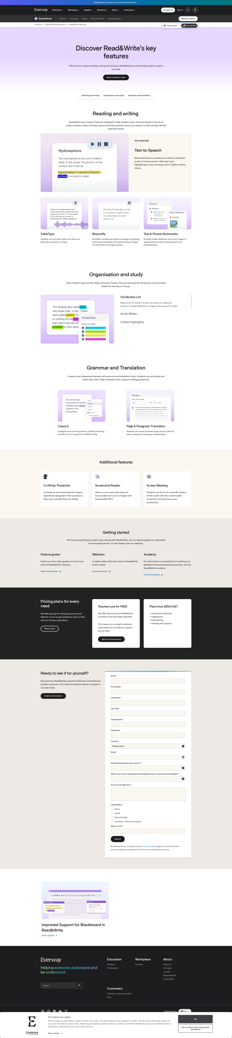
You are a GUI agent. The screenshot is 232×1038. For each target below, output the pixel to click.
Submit (118, 839)
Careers (166, 972)
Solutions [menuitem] (101, 10)
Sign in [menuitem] (180, 10)
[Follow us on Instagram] (48, 1011)
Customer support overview (119, 993)
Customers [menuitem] (129, 10)
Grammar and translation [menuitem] (139, 95)
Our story (167, 968)
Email (113, 676)
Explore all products (53, 696)
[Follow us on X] (66, 1011)
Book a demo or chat (116, 77)
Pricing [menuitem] (84, 19)
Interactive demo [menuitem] (114, 19)
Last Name (115, 698)
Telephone (115, 730)
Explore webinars (100, 571)
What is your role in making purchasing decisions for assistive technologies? (144, 774)
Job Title (115, 709)
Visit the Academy (152, 575)
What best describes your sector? (126, 763)
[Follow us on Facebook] (43, 1011)
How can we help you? (120, 785)
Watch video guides (49, 571)
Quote (117, 813)
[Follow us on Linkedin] (54, 1011)
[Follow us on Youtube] (60, 1011)
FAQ (109, 997)
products (38, 24)
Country (114, 741)
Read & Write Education (55, 24)
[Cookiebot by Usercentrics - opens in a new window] (32, 1033)
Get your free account (111, 639)
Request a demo (188, 18)
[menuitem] (187, 10)
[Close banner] (229, 2)
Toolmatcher (112, 968)
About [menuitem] (114, 10)
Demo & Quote (121, 817)
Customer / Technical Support (128, 821)
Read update (49, 935)
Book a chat (49, 628)
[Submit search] (79, 985)
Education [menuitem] (57, 10)
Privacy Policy (146, 846)
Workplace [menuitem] (73, 10)
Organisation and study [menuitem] (113, 95)
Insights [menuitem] (87, 10)
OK (195, 1019)
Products (111, 964)
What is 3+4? (116, 826)
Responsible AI (169, 975)
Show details (53, 1033)
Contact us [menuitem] (168, 10)
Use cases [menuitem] (74, 19)
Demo (117, 809)
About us (167, 964)
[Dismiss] (197, 23)
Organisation (117, 719)
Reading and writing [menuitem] (91, 95)
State (113, 752)
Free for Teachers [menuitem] (97, 19)
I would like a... (117, 805)
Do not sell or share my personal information (195, 1028)
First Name (115, 687)
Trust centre (168, 979)
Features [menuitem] (63, 19)
